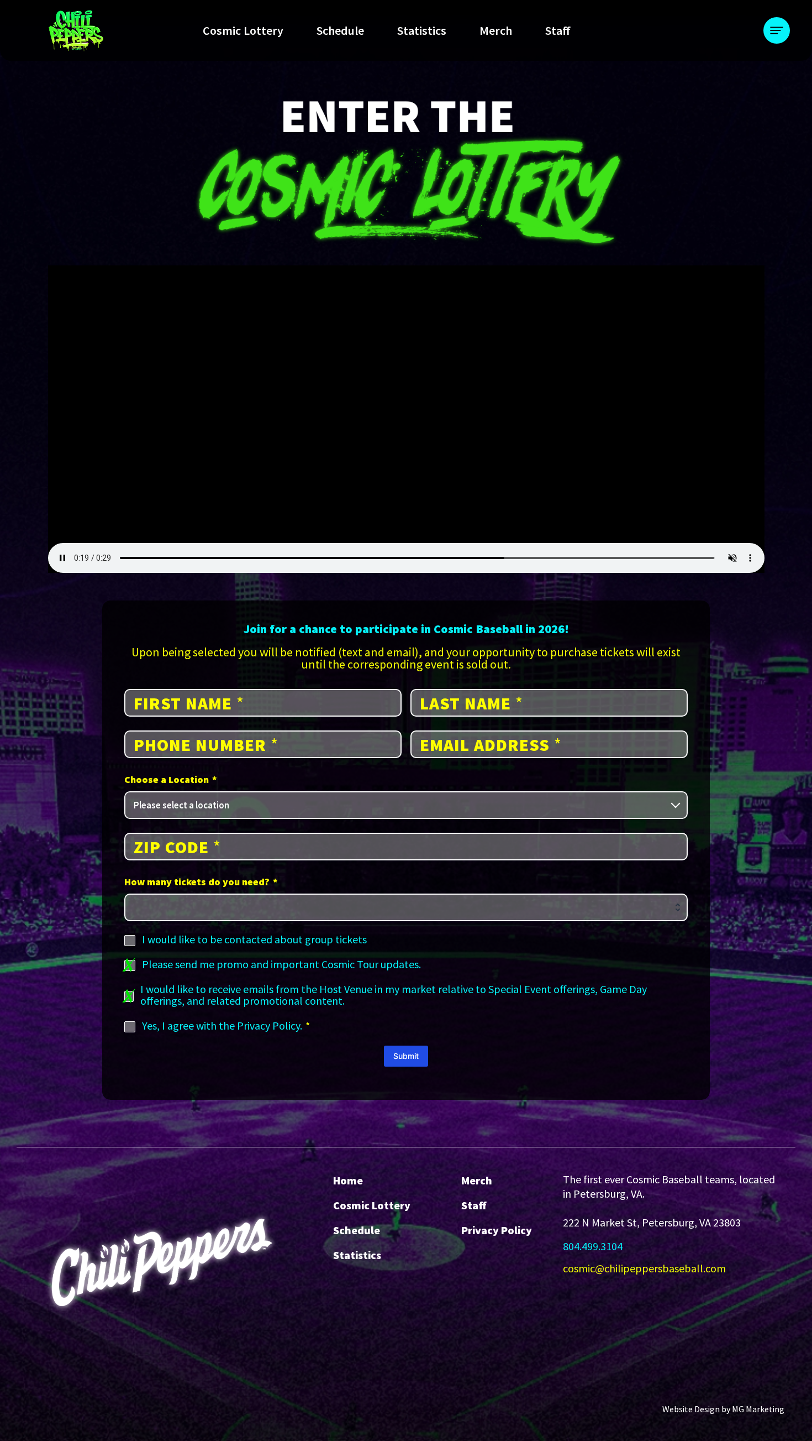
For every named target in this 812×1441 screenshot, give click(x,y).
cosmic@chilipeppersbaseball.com (644, 1268)
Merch (495, 30)
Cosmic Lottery (243, 30)
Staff (558, 30)
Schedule (340, 30)
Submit (406, 1056)
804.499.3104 (593, 1246)
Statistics (421, 30)
